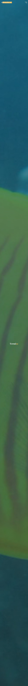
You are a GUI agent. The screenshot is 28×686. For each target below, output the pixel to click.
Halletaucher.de (6, 2)
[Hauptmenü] (26, 2)
